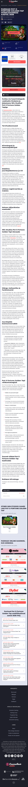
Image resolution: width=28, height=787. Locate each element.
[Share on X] (2, 22)
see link (19, 225)
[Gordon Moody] (13, 775)
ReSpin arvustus (13, 585)
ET (13, 759)
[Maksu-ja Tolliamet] (7, 772)
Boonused (13, 692)
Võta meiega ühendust (13, 731)
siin (20, 142)
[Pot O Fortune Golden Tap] (9, 525)
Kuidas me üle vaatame (13, 735)
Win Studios (13, 237)
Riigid (13, 699)
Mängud (14, 694)
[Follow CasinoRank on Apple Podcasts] (21, 756)
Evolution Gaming (13, 710)
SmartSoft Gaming (13, 719)
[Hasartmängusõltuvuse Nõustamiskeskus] (18, 772)
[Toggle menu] (2, 1)
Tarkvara (14, 697)
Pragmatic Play (13, 715)
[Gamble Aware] (11, 779)
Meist (13, 728)
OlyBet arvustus (13, 604)
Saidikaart (13, 701)
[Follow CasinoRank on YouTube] (15, 756)
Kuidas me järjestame (13, 733)
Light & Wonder (14, 717)
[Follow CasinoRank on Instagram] (9, 756)
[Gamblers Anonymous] (23, 779)
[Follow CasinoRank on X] (12, 756)
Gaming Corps (13, 712)
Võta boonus (16, 61)
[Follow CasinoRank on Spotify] (18, 756)
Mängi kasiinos (14, 32)
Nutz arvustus (14, 564)
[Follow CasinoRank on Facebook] (6, 756)
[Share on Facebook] (5, 22)
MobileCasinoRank (8, 110)
